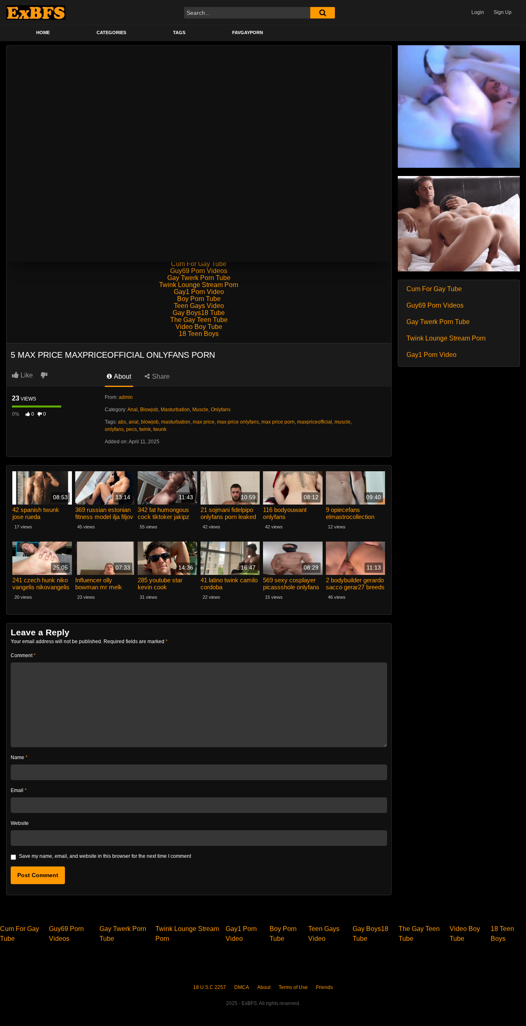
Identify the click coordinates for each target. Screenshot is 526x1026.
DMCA (241, 987)
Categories (111, 32)
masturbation (175, 422)
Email (19, 790)
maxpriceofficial (314, 422)
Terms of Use (293, 987)
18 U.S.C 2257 (209, 987)
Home (43, 32)
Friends (324, 987)
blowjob (150, 422)
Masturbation (175, 409)
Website (20, 823)
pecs (131, 429)
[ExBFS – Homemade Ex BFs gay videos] (35, 12)
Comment (23, 655)
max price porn (278, 422)
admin (126, 397)
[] (322, 13)
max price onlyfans (238, 422)
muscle (343, 422)
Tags (179, 32)
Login (477, 12)
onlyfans (114, 429)
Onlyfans (221, 409)
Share (160, 376)
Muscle (200, 409)
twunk (159, 429)
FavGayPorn (247, 32)
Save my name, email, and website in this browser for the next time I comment (105, 856)
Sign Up (503, 12)
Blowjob (149, 409)
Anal (132, 409)
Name (19, 757)
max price (204, 422)
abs (122, 422)
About (122, 376)
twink (145, 429)
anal (133, 422)
